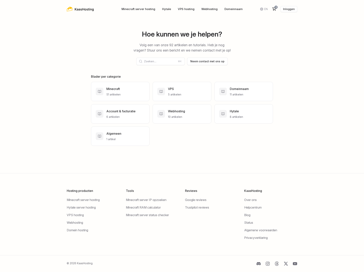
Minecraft (113, 89)
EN (266, 9)
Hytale (166, 9)
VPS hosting (186, 9)
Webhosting (209, 9)
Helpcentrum (253, 207)
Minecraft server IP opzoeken (146, 200)
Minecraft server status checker (147, 215)
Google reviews (195, 200)
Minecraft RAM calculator (143, 207)
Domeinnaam (233, 9)
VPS (171, 89)
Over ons (250, 200)
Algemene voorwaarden (260, 230)
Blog (247, 215)
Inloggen (289, 9)
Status (248, 222)
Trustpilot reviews (197, 207)
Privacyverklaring (256, 238)
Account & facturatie (121, 111)
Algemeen (113, 133)
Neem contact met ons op (207, 61)
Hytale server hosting (81, 207)
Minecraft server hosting (138, 9)
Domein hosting (77, 230)
